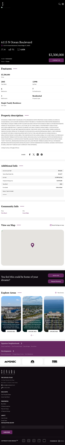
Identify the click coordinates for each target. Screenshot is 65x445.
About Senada (4, 418)
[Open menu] (63, 4)
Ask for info (56, 275)
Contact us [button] (56, 60)
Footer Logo (8, 372)
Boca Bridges (27, 346)
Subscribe (7, 432)
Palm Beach (4, 213)
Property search (59, 4)
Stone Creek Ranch (5, 346)
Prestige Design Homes (18, 354)
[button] (31, 335)
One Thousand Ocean (17, 346)
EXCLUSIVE (4, 392)
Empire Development (6, 354)
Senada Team (4, 420)
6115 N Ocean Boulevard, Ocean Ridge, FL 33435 (16, 45)
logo (2, 4)
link (30, 155)
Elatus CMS (61, 441)
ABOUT (3, 415)
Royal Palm (33, 346)
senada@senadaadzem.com (9, 385)
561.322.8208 (6, 387)
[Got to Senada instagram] (34, 440)
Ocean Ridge (26, 213)
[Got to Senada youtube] (44, 440)
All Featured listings (5, 411)
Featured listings (5, 408)
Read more (11, 314)
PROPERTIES (4, 401)
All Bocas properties (5, 406)
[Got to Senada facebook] (28, 440)
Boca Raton (3, 403)
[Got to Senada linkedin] (39, 440)
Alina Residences (29, 354)
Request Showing (56, 281)
